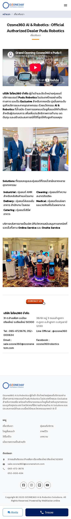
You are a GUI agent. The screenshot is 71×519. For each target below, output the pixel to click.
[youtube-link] (47, 485)
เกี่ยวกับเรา (8, 426)
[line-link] (39, 485)
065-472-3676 (16, 468)
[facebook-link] (23, 485)
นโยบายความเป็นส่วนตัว (14, 442)
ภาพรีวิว (44, 431)
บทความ (44, 436)
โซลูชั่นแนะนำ (9, 431)
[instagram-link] (31, 485)
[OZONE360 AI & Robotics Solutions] (13, 5)
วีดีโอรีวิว (7, 436)
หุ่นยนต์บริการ (46, 426)
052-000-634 (15, 473)
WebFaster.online (51, 500)
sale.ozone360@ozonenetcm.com (26, 464)
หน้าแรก (6, 14)
